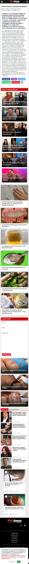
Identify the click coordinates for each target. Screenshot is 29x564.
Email (3, 327)
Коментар (5, 333)
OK (19, 562)
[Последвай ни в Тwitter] (24, 525)
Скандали (14, 537)
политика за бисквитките (9, 557)
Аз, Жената (14, 538)
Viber (14, 79)
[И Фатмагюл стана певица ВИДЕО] (14, 175)
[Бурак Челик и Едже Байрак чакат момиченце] (14, 114)
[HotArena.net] (14, 521)
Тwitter (22, 79)
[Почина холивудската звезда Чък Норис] (14, 160)
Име (3, 322)
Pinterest (16, 82)
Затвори (11, 562)
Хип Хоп (14, 542)
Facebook (6, 79)
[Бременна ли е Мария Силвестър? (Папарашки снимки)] (6, 451)
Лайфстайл (14, 533)
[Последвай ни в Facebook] (21, 525)
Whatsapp (7, 82)
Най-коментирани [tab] (14, 409)
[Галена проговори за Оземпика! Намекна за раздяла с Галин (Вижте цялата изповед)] (6, 428)
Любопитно (14, 535)
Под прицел (14, 540)
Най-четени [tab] (5, 409)
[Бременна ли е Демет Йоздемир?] (14, 130)
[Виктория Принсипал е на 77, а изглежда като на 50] (14, 99)
